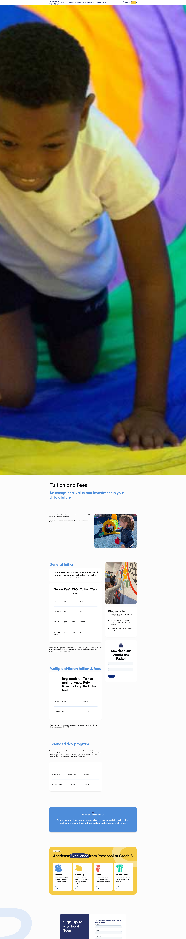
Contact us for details (76, 578)
